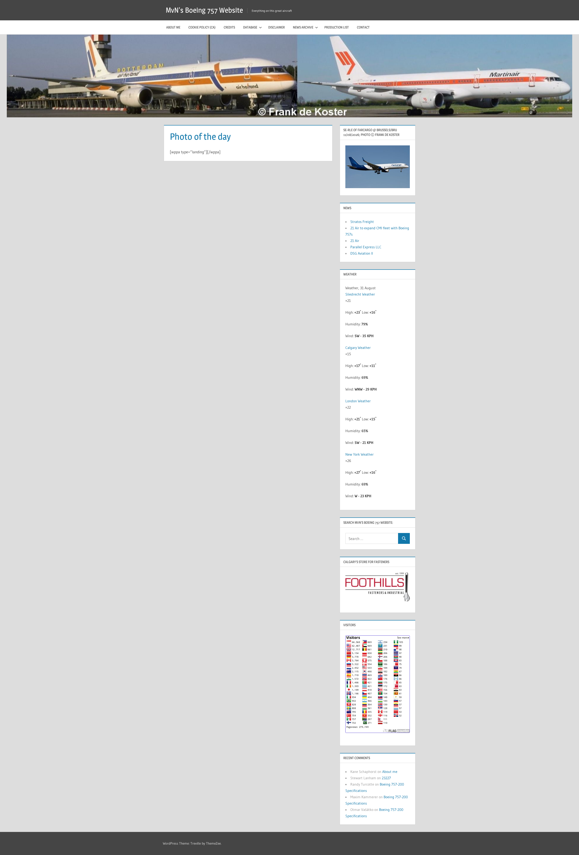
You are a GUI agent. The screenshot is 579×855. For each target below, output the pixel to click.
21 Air (354, 240)
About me (173, 27)
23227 (386, 778)
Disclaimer (276, 27)
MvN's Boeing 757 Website (204, 10)
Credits (229, 27)
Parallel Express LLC (365, 247)
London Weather (358, 401)
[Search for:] (371, 538)
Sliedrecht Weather (360, 294)
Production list (336, 27)
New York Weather (359, 454)
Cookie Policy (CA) (202, 27)
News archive (303, 27)
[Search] (404, 538)
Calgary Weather (358, 347)
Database (250, 27)
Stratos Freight (362, 221)
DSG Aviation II (361, 253)
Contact (363, 27)
